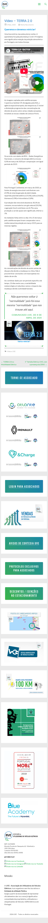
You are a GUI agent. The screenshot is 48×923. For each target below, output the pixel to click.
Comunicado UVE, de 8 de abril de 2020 (27, 316)
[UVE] (5, 5)
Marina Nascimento (27, 25)
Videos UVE (11, 351)
